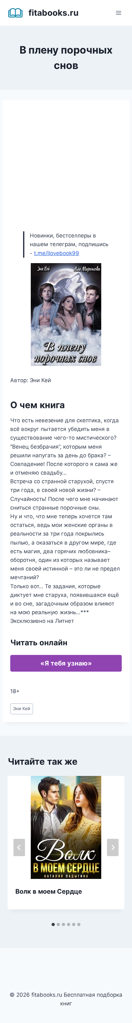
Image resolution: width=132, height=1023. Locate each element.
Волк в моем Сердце (48, 891)
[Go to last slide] (19, 847)
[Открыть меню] (118, 13)
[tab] (53, 924)
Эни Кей (21, 708)
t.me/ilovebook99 (56, 253)
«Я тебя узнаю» (66, 663)
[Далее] (113, 847)
